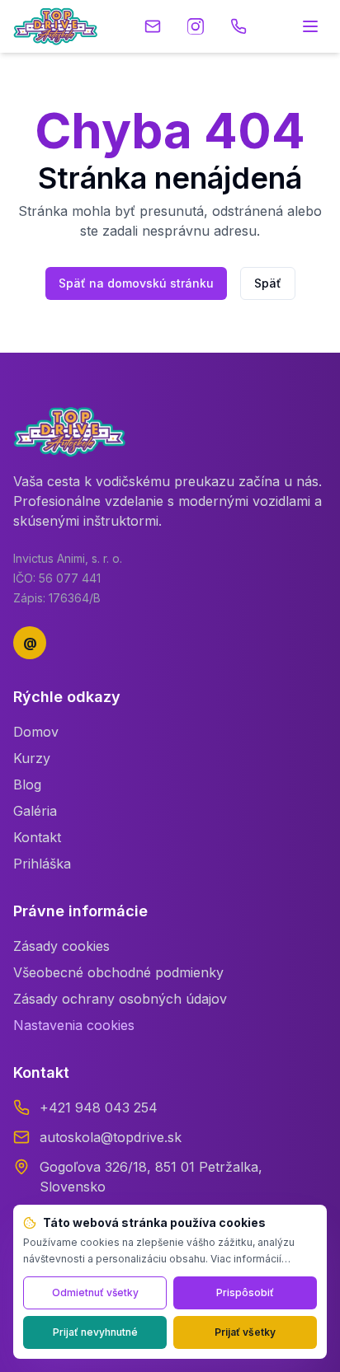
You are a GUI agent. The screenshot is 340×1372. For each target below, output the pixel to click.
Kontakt (37, 837)
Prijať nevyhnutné (95, 1332)
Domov (36, 731)
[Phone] (238, 26)
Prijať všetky (245, 1332)
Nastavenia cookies (74, 1025)
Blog (27, 784)
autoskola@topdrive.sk (111, 1137)
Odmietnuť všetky (95, 1292)
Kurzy (31, 758)
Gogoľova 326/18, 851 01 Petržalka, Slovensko (151, 1177)
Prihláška (42, 863)
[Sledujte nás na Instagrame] (195, 26)
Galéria (35, 811)
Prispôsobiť (245, 1292)
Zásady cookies (61, 946)
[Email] (153, 26)
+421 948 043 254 (99, 1107)
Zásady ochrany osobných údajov (120, 998)
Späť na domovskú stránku (136, 283)
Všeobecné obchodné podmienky (118, 972)
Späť (267, 283)
